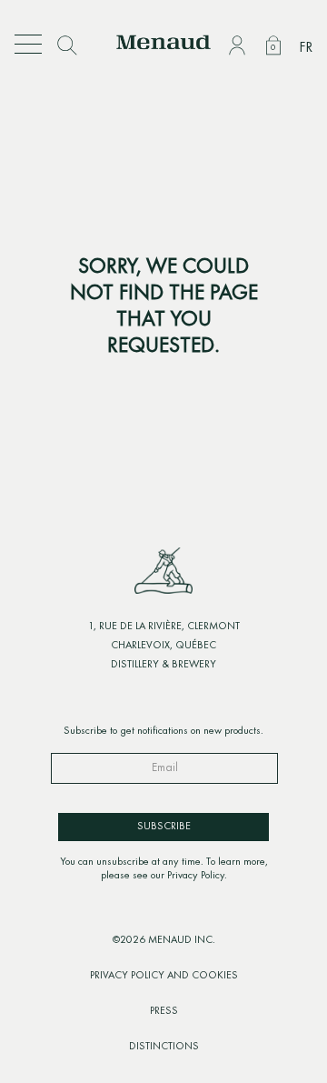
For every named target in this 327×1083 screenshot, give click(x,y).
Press (164, 1011)
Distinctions (164, 1046)
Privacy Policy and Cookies (164, 975)
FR (305, 48)
